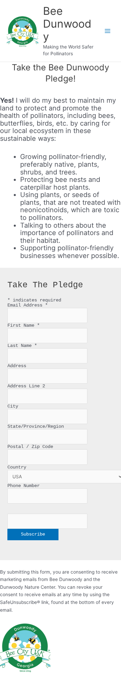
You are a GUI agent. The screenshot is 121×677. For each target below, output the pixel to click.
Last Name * (22, 345)
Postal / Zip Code (30, 446)
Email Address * (27, 305)
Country (16, 467)
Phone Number (24, 485)
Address (18, 365)
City (12, 406)
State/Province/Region (35, 426)
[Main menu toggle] (108, 31)
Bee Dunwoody (67, 23)
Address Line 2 (26, 386)
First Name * (23, 325)
